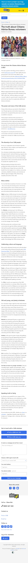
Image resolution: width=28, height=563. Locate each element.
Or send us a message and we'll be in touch (12, 443)
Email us (3, 519)
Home (2, 22)
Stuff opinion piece (9, 72)
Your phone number (8, 471)
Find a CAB (4, 515)
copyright (18, 548)
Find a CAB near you (14, 437)
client (23, 412)
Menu (20, 10)
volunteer (3, 414)
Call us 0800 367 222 (14, 432)
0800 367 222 (8, 506)
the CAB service (11, 129)
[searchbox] (14, 14)
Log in (6, 538)
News (7, 22)
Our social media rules (6, 529)
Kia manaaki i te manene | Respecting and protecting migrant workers (13, 4)
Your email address (6, 464)
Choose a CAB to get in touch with (9, 458)
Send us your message (14, 478)
